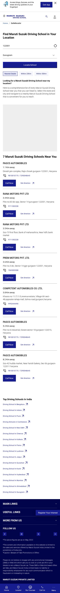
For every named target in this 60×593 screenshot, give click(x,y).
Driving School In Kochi (12, 469)
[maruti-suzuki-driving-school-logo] (14, 16)
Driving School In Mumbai (13, 480)
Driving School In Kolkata (13, 439)
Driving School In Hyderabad (14, 475)
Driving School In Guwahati (13, 463)
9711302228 (13, 206)
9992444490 (13, 304)
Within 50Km (41, 74)
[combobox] (30, 55)
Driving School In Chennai (13, 434)
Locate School (30, 65)
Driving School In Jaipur (12, 457)
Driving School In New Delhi (13, 428)
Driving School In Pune (12, 416)
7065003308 (13, 270)
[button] (55, 46)
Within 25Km (26, 74)
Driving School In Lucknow (13, 451)
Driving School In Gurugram (14, 492)
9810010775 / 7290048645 (19, 176)
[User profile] (54, 16)
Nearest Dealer (10, 74)
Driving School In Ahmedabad (14, 486)
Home (5, 23)
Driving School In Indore (12, 410)
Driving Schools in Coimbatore (15, 422)
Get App (46, 5)
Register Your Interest (48, 513)
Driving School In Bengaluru (14, 404)
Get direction (25, 183)
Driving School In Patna (12, 445)
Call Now (9, 183)
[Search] (46, 16)
